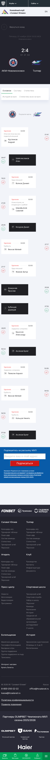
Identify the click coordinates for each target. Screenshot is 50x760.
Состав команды (8, 538)
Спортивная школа (36, 587)
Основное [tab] (7, 90)
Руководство (31, 562)
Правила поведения (11, 704)
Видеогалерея (7, 600)
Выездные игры (7, 648)
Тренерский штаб (8, 545)
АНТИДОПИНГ (32, 625)
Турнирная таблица (9, 532)
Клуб (28, 554)
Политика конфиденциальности (17, 700)
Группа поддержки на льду (12, 654)
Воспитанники (32, 648)
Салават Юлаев (9, 522)
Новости (4, 594)
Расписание (31, 609)
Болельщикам (8, 635)
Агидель (5, 554)
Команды (30, 606)
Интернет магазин (9, 664)
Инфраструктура (33, 568)
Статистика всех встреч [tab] (30, 97)
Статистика (6, 541)
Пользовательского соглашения (14, 473)
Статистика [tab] (29, 90)
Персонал (5, 548)
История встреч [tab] (10, 97)
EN (46, 11)
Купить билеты (7, 667)
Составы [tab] (17, 90)
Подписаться (25, 463)
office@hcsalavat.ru (39, 688)
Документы (31, 571)
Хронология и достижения (37, 642)
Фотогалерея (6, 597)
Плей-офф (5, 535)
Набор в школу (32, 600)
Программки (6, 603)
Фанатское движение (10, 642)
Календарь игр (7, 529)
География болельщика (11, 645)
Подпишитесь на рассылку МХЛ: (20, 450)
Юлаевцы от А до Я (34, 645)
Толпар (30, 522)
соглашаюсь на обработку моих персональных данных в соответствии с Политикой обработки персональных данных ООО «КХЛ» (23, 475)
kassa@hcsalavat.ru (10, 693)
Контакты (30, 565)
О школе (29, 628)
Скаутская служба (33, 597)
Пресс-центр (7, 587)
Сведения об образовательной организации (33, 619)
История (29, 613)
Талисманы (6, 657)
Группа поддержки (9, 651)
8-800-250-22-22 (10, 688)
